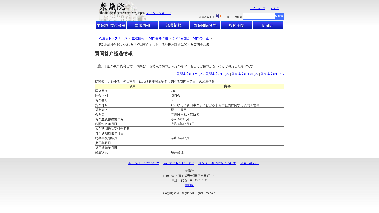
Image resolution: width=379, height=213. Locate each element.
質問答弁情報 (158, 38)
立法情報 (138, 38)
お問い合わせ (249, 163)
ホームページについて (143, 163)
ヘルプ (275, 8)
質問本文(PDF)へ (217, 74)
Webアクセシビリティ (178, 163)
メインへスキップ (158, 13)
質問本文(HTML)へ (190, 74)
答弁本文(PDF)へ (272, 74)
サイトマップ (257, 8)
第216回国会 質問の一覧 (191, 38)
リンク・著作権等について (217, 163)
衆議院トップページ (113, 38)
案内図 (189, 185)
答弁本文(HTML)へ (245, 74)
